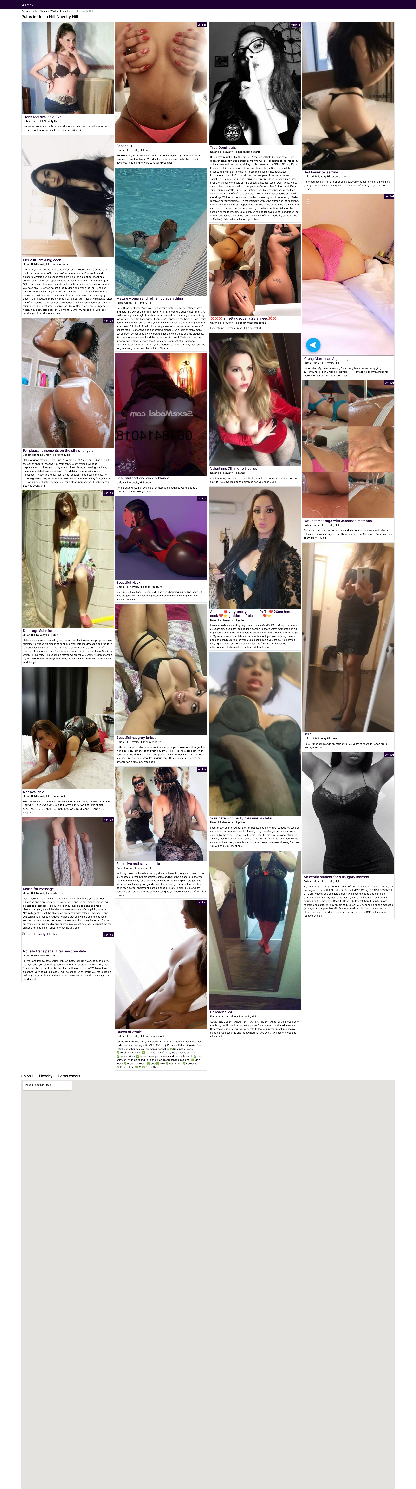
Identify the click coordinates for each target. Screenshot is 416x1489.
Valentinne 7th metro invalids (233, 468)
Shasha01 (124, 146)
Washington (57, 11)
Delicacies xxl (221, 1012)
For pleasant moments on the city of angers (58, 450)
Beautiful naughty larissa (136, 738)
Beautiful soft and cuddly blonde (143, 478)
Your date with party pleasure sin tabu (241, 818)
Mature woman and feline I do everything (150, 298)
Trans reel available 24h (42, 117)
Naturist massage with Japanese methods (338, 521)
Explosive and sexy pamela (138, 864)
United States (39, 11)
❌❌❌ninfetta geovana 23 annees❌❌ (243, 318)
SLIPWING (27, 4)
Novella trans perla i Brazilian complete (54, 951)
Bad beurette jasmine (321, 172)
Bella (308, 734)
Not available (33, 792)
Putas (24, 11)
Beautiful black (129, 582)
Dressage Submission (40, 631)
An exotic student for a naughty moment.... (338, 877)
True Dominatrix (223, 147)
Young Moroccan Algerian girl (327, 359)
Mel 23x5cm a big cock (42, 260)
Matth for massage (38, 889)
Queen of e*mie (129, 1032)
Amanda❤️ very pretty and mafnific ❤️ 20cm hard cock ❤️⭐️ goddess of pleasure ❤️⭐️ (250, 614)
